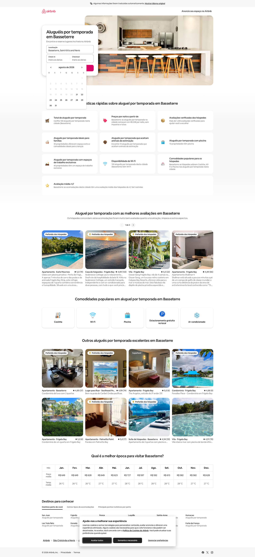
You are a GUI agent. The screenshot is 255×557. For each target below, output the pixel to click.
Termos (76, 552)
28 (77, 100)
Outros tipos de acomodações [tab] (80, 507)
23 (51, 100)
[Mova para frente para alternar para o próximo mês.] (82, 67)
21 (77, 94)
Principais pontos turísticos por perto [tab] (114, 507)
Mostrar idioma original (155, 3)
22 (82, 94)
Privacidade (66, 552)
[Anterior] (122, 225)
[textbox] (58, 59)
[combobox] (70, 50)
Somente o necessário (127, 540)
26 (66, 100)
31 (56, 105)
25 (61, 100)
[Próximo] (133, 225)
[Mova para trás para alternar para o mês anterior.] (51, 67)
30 (51, 105)
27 (72, 100)
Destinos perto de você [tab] (52, 507)
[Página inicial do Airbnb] (49, 11)
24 (56, 100)
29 (82, 100)
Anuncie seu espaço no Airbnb (197, 11)
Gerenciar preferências (158, 540)
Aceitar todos (97, 540)
